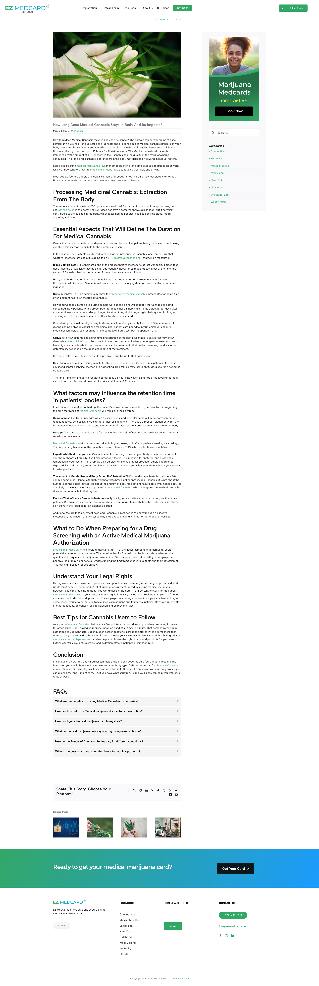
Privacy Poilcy (181, 978)
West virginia (218, 201)
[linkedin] (232, 935)
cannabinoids (66, 209)
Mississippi (77, 131)
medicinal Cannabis (120, 487)
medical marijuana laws (104, 169)
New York (216, 180)
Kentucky (216, 158)
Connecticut (218, 151)
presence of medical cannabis (129, 294)
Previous (164, 19)
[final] (28, 3)
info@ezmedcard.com (233, 926)
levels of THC (75, 341)
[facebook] (220, 935)
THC (90, 155)
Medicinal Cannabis (65, 443)
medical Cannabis (79, 624)
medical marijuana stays (91, 165)
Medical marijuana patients (69, 549)
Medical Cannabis (90, 410)
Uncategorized (220, 194)
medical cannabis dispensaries (71, 639)
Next (175, 19)
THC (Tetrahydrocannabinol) (125, 257)
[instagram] (226, 935)
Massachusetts (220, 165)
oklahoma (216, 187)
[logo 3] (69, 900)
